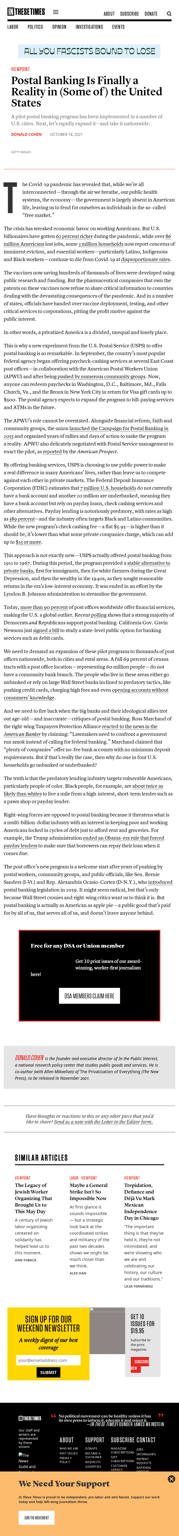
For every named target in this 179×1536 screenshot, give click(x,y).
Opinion (59, 26)
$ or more (28, 542)
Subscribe (129, 13)
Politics (35, 26)
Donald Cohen (26, 134)
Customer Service (119, 1468)
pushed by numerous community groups (101, 376)
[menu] (55, 12)
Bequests (93, 1462)
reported (52, 451)
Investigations (89, 26)
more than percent (44, 607)
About (109, 13)
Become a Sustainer (93, 1455)
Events (118, 26)
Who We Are (69, 1448)
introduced (160, 882)
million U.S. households (108, 488)
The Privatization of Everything (110, 1071)
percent (22, 518)
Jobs (140, 1449)
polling (99, 615)
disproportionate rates (145, 259)
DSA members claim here (89, 996)
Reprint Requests (144, 1461)
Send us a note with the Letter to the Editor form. (103, 1122)
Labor (12, 26)
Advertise (93, 1467)
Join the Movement (36, 1518)
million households (101, 244)
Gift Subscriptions (122, 1459)
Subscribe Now (140, 1365)
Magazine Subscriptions (122, 1450)
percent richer (74, 236)
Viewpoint (20, 69)
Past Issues (69, 1453)
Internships (146, 1454)
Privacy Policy (66, 1460)
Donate (151, 13)
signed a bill (46, 630)
